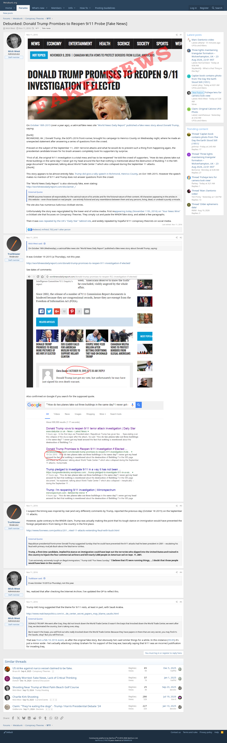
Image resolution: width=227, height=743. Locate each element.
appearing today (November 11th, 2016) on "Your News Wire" (147, 211)
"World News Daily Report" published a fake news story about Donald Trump (138, 125)
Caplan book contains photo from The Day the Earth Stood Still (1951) (206, 79)
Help (216, 732)
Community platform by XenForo (113, 738)
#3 (181, 505)
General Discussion (41, 680)
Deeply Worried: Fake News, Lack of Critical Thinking (44, 678)
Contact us (176, 732)
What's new (38, 7)
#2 (181, 237)
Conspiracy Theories (41, 671)
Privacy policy (206, 732)
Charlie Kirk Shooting (25, 696)
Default (9, 732)
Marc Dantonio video (203, 39)
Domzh (16, 680)
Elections (40, 709)
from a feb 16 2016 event (50, 639)
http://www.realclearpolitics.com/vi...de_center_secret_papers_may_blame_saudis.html (72, 613)
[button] (14, 8)
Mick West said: (35, 243)
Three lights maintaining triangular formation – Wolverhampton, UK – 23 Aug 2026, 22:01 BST (205, 54)
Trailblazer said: (35, 578)
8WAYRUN (128, 740)
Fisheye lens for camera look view (206, 94)
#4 (181, 572)
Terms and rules (190, 732)
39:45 (171, 639)
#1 (181, 34)
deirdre (173, 689)
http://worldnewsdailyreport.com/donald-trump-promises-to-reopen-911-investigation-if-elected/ (78, 263)
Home (8, 7)
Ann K (173, 699)
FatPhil (173, 670)
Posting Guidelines (105, 7)
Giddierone (17, 709)
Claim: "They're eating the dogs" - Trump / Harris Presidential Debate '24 (57, 706)
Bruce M (16, 671)
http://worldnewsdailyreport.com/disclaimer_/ (51, 186)
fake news (46, 28)
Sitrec (194, 104)
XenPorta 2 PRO (101, 740)
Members (56, 7)
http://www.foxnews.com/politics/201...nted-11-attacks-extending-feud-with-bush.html (72, 530)
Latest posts (194, 35)
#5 (181, 602)
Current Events (41, 699)
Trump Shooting (42, 690)
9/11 (37, 28)
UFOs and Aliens (199, 45)
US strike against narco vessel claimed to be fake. (43, 668)
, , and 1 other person (51, 229)
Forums (23, 7)
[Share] (177, 35)
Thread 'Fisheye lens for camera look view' (204, 179)
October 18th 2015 (40, 125)
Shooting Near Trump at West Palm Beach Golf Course (46, 687)
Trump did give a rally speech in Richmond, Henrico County (106, 173)
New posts (8, 13)
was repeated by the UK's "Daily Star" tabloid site (65, 220)
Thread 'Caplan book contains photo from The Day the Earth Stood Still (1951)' (205, 138)
